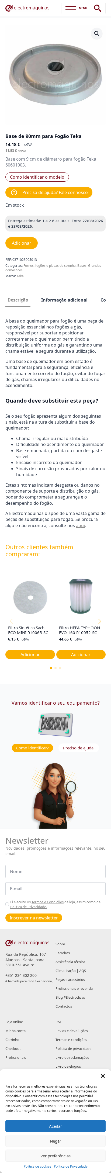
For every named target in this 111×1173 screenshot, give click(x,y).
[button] (103, 1076)
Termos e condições (71, 1039)
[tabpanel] (55, 423)
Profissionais (15, 1057)
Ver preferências (55, 1155)
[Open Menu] (70, 8)
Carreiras (63, 952)
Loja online (14, 1021)
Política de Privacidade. (28, 906)
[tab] (17, 300)
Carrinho (12, 1039)
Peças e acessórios (70, 979)
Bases (81, 265)
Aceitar (55, 1126)
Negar (55, 1141)
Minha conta (15, 1030)
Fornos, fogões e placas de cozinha (49, 265)
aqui (80, 525)
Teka (20, 276)
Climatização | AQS (71, 970)
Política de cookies (37, 1166)
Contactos (64, 1006)
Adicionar (21, 243)
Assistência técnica (70, 961)
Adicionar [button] (30, 655)
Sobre (60, 944)
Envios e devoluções (72, 1030)
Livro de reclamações (72, 1057)
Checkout (13, 1048)
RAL (59, 1021)
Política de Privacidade (71, 1166)
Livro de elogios (68, 1066)
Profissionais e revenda (74, 988)
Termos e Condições (48, 901)
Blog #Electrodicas (70, 997)
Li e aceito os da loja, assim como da (55, 904)
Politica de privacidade (73, 1048)
